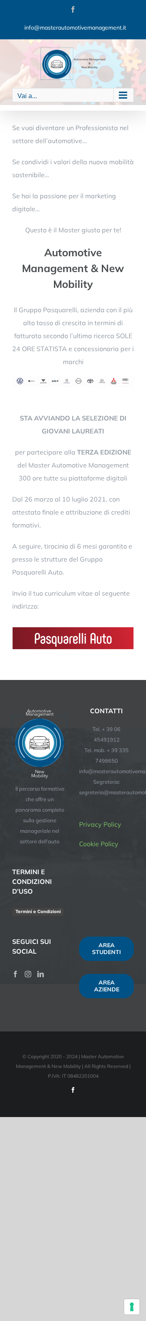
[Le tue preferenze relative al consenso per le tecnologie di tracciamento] (132, 1307)
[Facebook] (15, 974)
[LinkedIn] (40, 974)
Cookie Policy (98, 844)
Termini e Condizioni (38, 911)
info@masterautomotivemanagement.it (75, 27)
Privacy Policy (100, 824)
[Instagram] (28, 974)
